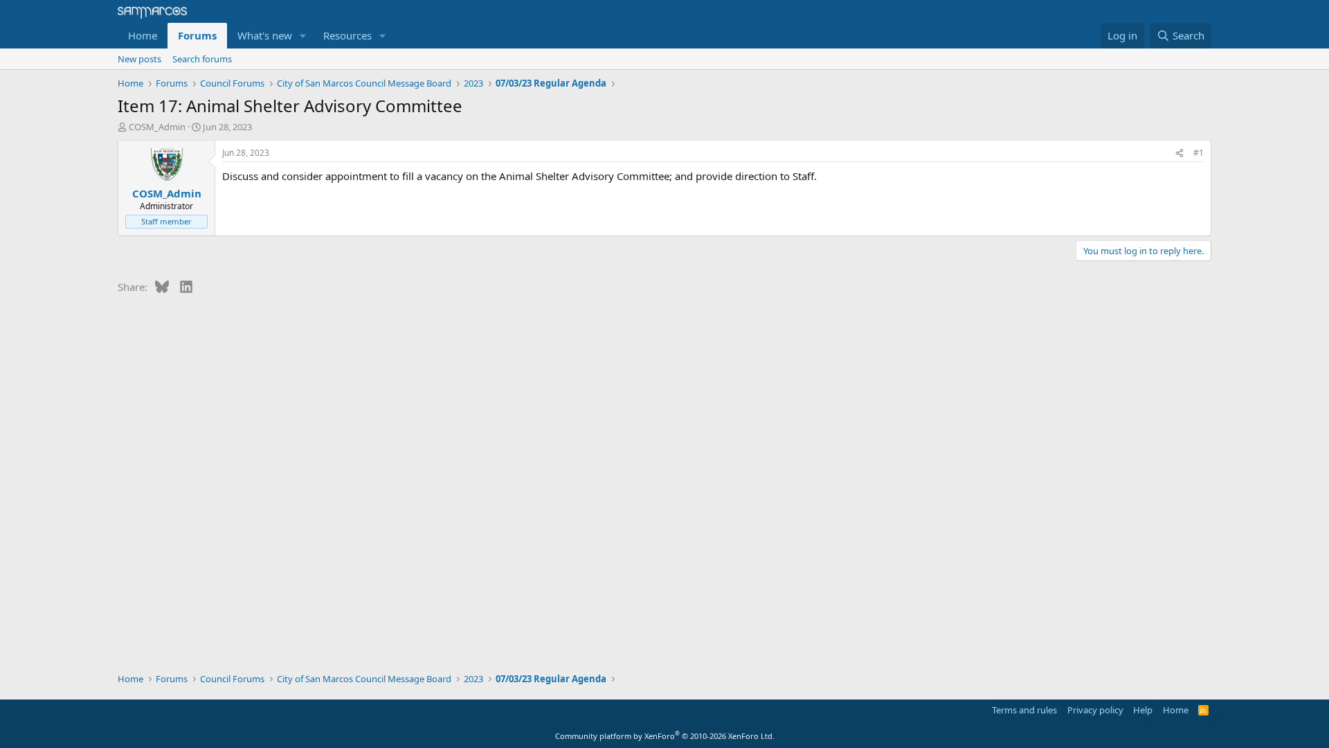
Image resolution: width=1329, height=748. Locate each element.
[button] (303, 35)
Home (142, 35)
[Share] (1179, 153)
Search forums (202, 59)
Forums (197, 35)
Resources (347, 35)
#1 (1198, 153)
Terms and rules (1024, 710)
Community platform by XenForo (665, 736)
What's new (264, 35)
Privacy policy (1095, 710)
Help (1142, 710)
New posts (139, 59)
